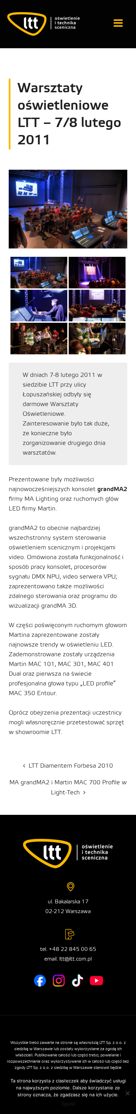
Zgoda (68, 1103)
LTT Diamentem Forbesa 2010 (71, 766)
